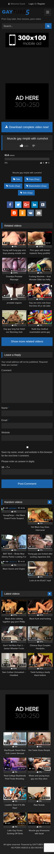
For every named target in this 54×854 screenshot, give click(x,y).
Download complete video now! (28, 127)
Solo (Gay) (28, 193)
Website (5, 432)
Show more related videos (27, 341)
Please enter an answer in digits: (18, 461)
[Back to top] (45, 845)
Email (5, 420)
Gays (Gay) (34, 179)
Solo (18, 179)
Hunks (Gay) (14, 186)
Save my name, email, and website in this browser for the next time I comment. (26, 454)
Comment (6, 370)
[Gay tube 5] (22, 13)
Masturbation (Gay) (38, 186)
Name (5, 408)
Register (41, 4)
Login (31, 4)
